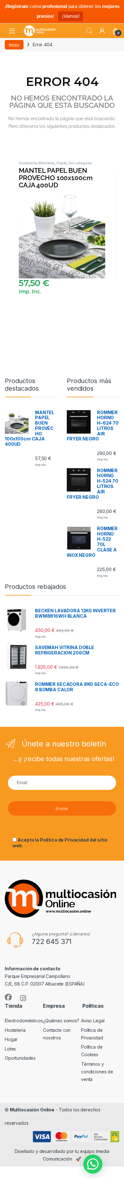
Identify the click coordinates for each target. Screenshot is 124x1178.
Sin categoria (80, 163)
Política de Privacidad (64, 840)
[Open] (12, 31)
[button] (92, 1164)
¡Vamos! (70, 16)
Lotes (10, 1048)
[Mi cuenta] (102, 31)
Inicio (14, 44)
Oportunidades (20, 1058)
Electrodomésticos (24, 1020)
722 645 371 (52, 941)
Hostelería (28, 163)
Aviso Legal (92, 1020)
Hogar (11, 1039)
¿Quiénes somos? (61, 1020)
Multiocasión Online (32, 1109)
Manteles (46, 163)
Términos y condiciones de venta (97, 1071)
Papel (61, 163)
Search (89, 30)
